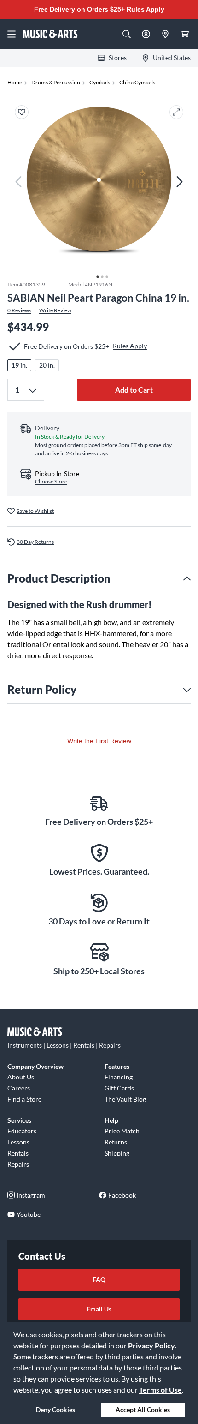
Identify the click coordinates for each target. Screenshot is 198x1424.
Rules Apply (145, 9)
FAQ (99, 1279)
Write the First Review (99, 741)
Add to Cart (134, 389)
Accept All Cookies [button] (143, 1409)
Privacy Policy (151, 1345)
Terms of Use (160, 1389)
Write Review (55, 310)
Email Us (99, 1309)
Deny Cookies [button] (55, 1409)
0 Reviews (19, 310)
